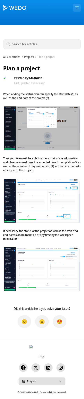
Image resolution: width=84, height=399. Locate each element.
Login (42, 356)
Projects (29, 56)
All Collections (11, 56)
